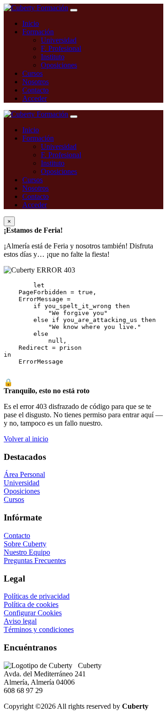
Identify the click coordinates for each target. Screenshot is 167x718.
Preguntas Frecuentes (35, 560)
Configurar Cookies (33, 613)
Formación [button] (38, 32)
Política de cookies (31, 604)
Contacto (35, 90)
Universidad (59, 40)
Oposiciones (59, 65)
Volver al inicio (26, 439)
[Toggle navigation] (73, 10)
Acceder (34, 98)
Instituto (52, 57)
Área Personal (24, 474)
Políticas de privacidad (37, 596)
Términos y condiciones (39, 629)
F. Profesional (61, 48)
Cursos (32, 73)
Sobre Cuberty (25, 544)
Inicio (30, 23)
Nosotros (35, 82)
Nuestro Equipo (27, 552)
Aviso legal (20, 621)
